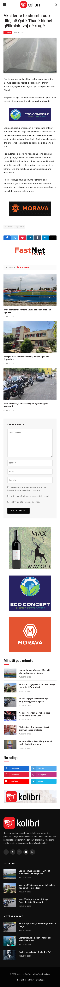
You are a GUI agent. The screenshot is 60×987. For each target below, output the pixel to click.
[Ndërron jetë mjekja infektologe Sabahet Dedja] (9, 927)
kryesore (20, 227)
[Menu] (4, 4)
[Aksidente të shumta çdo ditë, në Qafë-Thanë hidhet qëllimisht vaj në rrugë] (30, 55)
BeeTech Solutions (42, 974)
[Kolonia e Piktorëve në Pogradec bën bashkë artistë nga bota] (10, 744)
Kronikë (8, 32)
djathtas (8, 227)
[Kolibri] (30, 4)
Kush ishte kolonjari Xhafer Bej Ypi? (35, 952)
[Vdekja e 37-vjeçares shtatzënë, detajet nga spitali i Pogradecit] (30, 337)
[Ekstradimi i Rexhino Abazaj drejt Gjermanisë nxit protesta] (10, 730)
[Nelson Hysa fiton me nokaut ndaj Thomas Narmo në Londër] (10, 716)
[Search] (55, 4)
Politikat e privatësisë (36, 980)
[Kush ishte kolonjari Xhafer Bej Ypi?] (9, 955)
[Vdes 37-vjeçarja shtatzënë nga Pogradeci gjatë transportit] (30, 384)
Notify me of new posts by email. (25, 502)
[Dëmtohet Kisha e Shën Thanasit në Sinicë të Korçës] (9, 941)
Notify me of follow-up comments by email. (29, 496)
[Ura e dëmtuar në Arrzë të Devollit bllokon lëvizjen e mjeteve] (30, 290)
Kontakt (20, 980)
